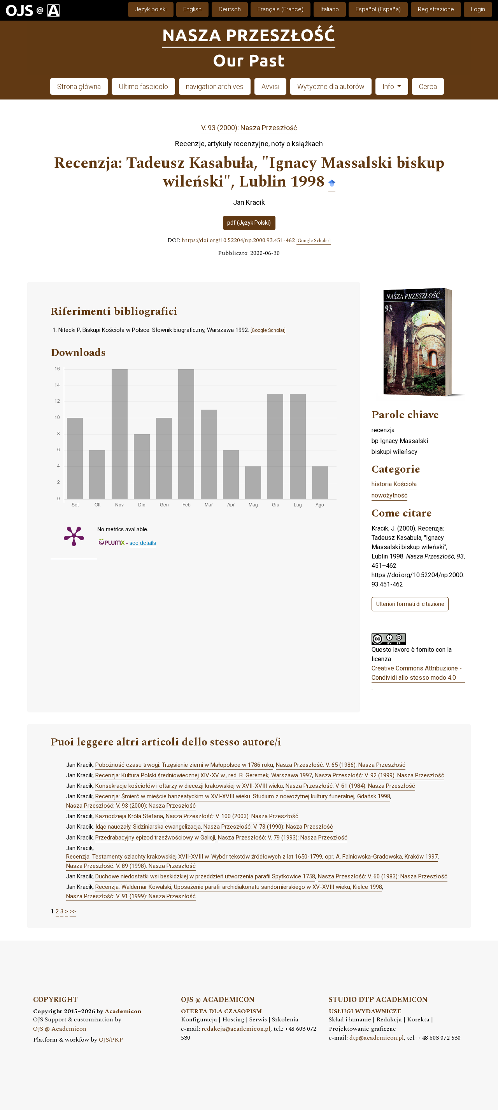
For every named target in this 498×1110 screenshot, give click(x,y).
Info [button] (389, 86)
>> (73, 911)
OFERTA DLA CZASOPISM (221, 1011)
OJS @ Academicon (59, 1028)
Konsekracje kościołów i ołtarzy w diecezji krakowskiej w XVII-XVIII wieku (189, 785)
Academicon (123, 1011)
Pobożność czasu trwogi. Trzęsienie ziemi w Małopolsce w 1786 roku (184, 764)
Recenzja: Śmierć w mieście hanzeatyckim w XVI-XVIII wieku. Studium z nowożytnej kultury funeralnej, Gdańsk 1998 (242, 796)
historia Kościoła (394, 484)
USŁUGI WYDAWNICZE (365, 1011)
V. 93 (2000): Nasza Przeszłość (249, 128)
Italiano (330, 9)
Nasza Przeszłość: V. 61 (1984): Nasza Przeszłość (350, 785)
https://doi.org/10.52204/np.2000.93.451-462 (238, 240)
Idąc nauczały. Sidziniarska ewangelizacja (148, 826)
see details (143, 542)
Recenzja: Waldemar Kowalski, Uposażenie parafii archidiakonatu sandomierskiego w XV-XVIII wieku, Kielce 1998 (238, 886)
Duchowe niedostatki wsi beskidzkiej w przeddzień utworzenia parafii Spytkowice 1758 (205, 876)
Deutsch (230, 9)
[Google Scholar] (331, 182)
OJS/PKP (111, 1039)
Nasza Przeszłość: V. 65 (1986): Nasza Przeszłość (340, 764)
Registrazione (436, 9)
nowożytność (389, 495)
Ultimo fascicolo (143, 86)
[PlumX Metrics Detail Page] (74, 535)
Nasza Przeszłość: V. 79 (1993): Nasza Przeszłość (282, 837)
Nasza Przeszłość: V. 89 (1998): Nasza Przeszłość (131, 865)
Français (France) (280, 9)
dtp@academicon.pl (376, 1037)
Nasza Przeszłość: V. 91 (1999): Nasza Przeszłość (131, 896)
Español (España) (378, 9)
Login (478, 9)
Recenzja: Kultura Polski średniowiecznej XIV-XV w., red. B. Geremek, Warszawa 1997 (203, 775)
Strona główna (79, 86)
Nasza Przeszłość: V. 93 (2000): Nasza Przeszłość (131, 805)
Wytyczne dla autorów (331, 86)
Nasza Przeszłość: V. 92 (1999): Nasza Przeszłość (379, 775)
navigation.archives (215, 86)
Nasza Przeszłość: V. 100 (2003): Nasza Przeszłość (232, 816)
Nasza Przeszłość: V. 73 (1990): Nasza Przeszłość (268, 826)
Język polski (151, 9)
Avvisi (270, 86)
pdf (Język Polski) (249, 223)
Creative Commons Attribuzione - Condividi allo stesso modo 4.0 (417, 673)
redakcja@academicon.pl (236, 1028)
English (192, 9)
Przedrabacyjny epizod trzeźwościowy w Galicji (155, 837)
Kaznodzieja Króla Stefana (129, 816)
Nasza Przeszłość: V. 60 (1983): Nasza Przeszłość (382, 876)
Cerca (428, 86)
